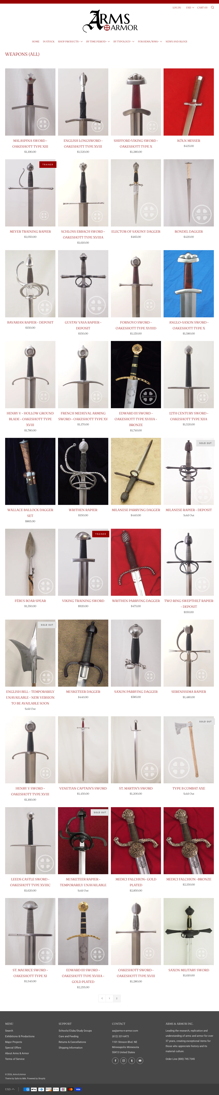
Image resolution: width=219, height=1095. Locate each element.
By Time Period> (96, 41)
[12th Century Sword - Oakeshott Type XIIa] (189, 374)
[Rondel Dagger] (189, 192)
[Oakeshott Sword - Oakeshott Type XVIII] (136, 931)
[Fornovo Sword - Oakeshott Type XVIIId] (136, 283)
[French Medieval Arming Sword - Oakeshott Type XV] (83, 374)
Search (9, 1030)
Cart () (202, 7)
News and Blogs (176, 41)
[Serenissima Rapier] (189, 653)
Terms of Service (14, 1059)
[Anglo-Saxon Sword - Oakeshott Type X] (189, 283)
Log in (177, 7)
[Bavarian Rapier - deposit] (30, 283)
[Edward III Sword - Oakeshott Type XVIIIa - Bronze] (136, 374)
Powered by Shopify (36, 1078)
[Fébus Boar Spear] (30, 562)
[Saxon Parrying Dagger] (136, 653)
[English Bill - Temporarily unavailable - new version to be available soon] (30, 653)
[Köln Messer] (189, 102)
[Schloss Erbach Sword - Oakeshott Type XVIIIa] (83, 192)
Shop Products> (69, 41)
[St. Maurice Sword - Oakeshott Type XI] (30, 931)
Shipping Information (70, 1047)
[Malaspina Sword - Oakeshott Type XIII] (30, 102)
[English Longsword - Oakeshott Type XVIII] (83, 102)
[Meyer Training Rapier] (30, 192)
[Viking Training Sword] (83, 562)
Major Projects (13, 1042)
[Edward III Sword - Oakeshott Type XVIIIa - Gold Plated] (83, 931)
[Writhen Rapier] (83, 471)
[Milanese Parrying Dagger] (136, 471)
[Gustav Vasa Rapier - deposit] (83, 283)
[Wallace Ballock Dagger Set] (30, 471)
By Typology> (122, 41)
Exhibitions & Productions (20, 1036)
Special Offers (13, 1047)
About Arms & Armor (17, 1053)
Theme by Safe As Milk (15, 1078)
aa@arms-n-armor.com (125, 1030)
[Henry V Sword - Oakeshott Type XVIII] (30, 749)
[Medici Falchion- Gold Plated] (136, 840)
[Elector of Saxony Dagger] (136, 192)
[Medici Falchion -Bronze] (189, 840)
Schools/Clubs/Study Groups (75, 1030)
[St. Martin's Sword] (136, 749)
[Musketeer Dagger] (83, 653)
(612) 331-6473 (120, 1036)
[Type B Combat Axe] (189, 749)
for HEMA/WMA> (148, 41)
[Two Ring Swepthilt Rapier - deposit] (189, 562)
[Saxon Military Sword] (189, 931)
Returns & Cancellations (72, 1042)
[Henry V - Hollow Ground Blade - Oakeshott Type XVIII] (30, 374)
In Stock (48, 41)
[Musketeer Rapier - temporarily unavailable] (83, 840)
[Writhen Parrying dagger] (136, 562)
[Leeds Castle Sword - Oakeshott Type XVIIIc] (30, 840)
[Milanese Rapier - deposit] (189, 471)
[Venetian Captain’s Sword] (83, 749)
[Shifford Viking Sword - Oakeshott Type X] (136, 102)
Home (35, 41)
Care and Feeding (68, 1036)
